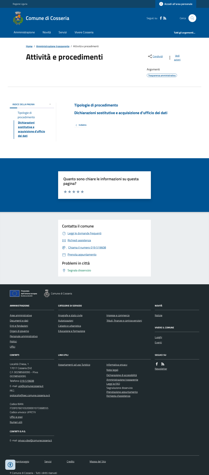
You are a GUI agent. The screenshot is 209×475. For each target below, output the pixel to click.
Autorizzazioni (65, 320)
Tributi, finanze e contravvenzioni (124, 320)
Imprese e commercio (117, 315)
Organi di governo (19, 331)
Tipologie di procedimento (96, 105)
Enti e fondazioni (19, 326)
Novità (47, 32)
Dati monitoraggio (19, 461)
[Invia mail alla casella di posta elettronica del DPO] (35, 440)
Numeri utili (16, 422)
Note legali (112, 370)
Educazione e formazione (71, 331)
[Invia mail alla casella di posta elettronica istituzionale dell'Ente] (30, 386)
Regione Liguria (20, 4)
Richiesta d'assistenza (118, 396)
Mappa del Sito (98, 461)
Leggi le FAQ (113, 384)
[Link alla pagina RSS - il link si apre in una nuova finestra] (165, 18)
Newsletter (161, 369)
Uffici (12, 347)
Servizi (63, 32)
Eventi (158, 342)
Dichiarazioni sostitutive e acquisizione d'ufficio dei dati (120, 112)
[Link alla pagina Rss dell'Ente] (163, 364)
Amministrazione (24, 32)
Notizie (158, 315)
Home (29, 46)
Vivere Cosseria (84, 32)
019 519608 (27, 381)
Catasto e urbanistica (69, 326)
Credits (70, 461)
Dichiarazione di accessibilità (121, 375)
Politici (13, 341)
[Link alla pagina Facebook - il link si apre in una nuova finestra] (161, 18)
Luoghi (158, 337)
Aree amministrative (21, 315)
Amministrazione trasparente (52, 46)
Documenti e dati (19, 320)
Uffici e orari (16, 417)
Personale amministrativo (24, 336)
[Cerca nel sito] (191, 18)
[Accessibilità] (10, 464)
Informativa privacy (116, 365)
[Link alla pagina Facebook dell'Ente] (157, 364)
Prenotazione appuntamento (122, 392)
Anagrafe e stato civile (70, 315)
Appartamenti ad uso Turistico (74, 365)
